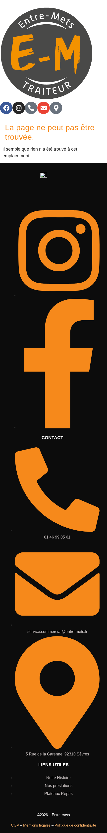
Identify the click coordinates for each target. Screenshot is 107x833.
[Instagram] (18, 108)
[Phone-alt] (31, 108)
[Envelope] (43, 108)
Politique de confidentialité (75, 825)
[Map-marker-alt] (56, 108)
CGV (15, 825)
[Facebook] (6, 108)
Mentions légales (37, 825)
